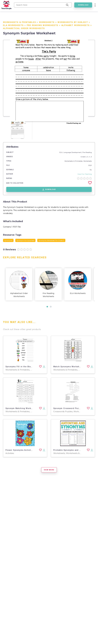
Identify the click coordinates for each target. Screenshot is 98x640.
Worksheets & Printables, (73, 161)
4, (90, 157)
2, (86, 157)
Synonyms (8, 240)
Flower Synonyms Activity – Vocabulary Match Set (31, 450)
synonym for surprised (25, 240)
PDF (90, 165)
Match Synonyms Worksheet (68, 366)
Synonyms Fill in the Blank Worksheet (25, 366)
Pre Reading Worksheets (42, 25)
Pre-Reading (87, 152)
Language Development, (72, 152)
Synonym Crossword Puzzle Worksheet (73, 408)
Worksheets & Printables (19, 22)
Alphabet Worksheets (75, 25)
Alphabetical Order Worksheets (24, 28)
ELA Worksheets (13, 25)
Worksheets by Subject (73, 22)
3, (88, 157)
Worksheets (46, 22)
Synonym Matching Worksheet (21, 408)
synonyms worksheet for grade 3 (51, 240)
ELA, (61, 152)
